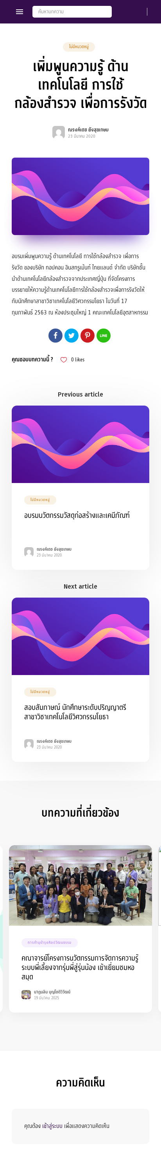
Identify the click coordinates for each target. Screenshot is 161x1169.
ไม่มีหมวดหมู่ (79, 46)
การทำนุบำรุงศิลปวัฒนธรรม (50, 942)
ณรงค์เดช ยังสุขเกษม (88, 130)
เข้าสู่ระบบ (52, 1126)
